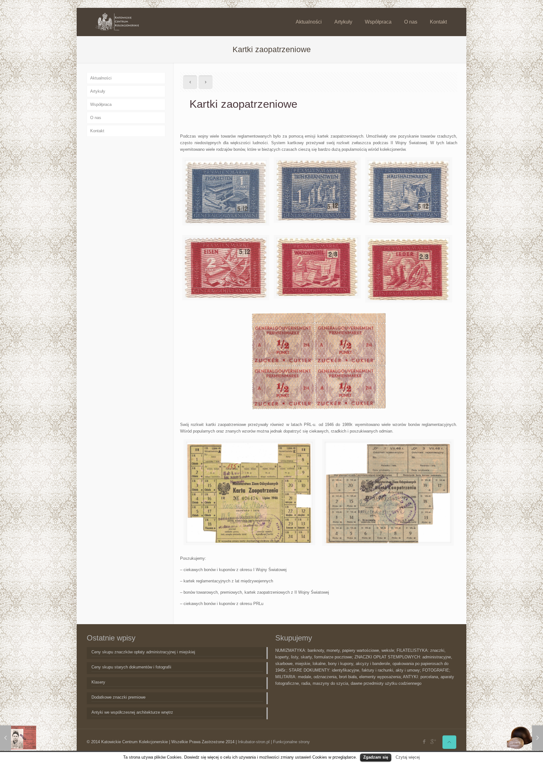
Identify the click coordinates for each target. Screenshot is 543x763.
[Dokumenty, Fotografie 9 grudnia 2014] (18, 737)
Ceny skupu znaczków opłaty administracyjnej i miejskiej (143, 652)
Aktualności (101, 78)
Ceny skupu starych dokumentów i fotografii (131, 667)
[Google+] (433, 741)
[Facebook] (424, 741)
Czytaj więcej (408, 757)
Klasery (98, 682)
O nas (95, 117)
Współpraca (101, 104)
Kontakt (97, 130)
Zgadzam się (375, 757)
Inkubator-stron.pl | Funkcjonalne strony (274, 741)
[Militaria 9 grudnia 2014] (525, 737)
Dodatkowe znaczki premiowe (118, 697)
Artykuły (97, 91)
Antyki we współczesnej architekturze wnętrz (132, 712)
